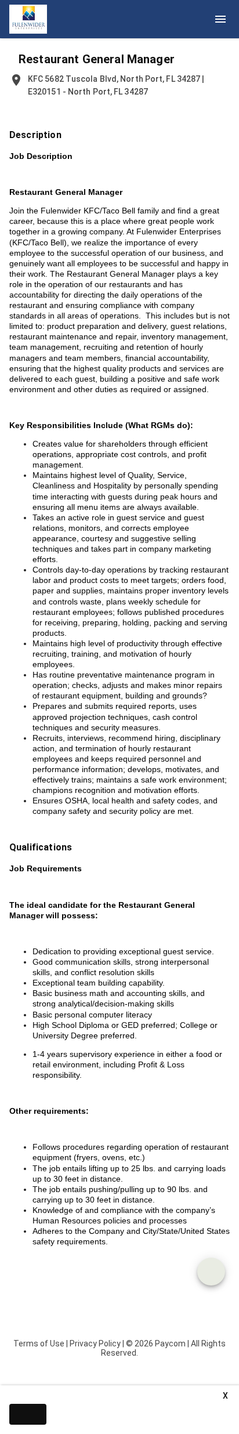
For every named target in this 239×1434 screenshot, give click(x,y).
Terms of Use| (40, 1343)
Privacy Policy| (97, 1343)
